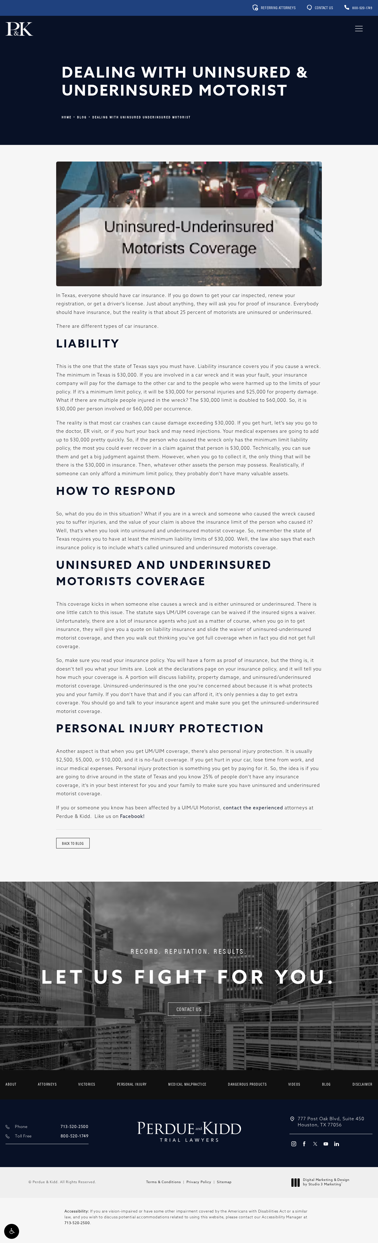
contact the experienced (253, 808)
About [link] (11, 1083)
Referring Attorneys (278, 8)
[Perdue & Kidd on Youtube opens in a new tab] (326, 1144)
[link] (358, 8)
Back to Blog (73, 843)
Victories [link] (86, 1083)
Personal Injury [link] (132, 1083)
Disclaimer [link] (362, 1083)
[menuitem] (11, 1084)
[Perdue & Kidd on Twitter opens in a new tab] (315, 1144)
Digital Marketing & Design (326, 1182)
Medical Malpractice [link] (187, 1083)
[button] (11, 1231)
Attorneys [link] (47, 1083)
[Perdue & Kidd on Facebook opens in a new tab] (304, 1144)
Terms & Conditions (163, 1182)
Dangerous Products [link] (247, 1083)
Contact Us (324, 8)
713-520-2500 (77, 1223)
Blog (82, 116)
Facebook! (132, 816)
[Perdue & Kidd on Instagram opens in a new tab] (293, 1144)
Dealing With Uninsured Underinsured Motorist (141, 116)
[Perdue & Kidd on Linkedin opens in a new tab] (336, 1144)
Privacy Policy (199, 1182)
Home (67, 116)
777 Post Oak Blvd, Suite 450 (331, 1122)
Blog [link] (326, 1083)
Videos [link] (294, 1083)
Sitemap (224, 1182)
